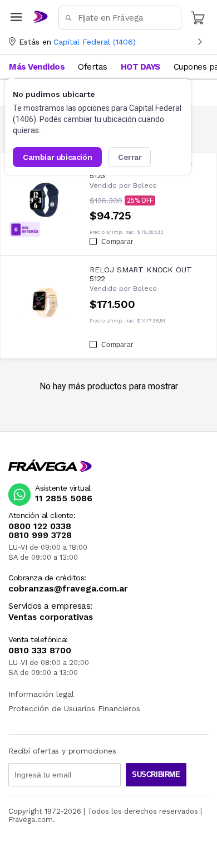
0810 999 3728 (40, 535)
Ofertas (92, 67)
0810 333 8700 (39, 650)
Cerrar (130, 157)
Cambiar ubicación (57, 157)
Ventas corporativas (50, 617)
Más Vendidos (37, 67)
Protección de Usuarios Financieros (74, 708)
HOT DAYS (140, 67)
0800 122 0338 (39, 526)
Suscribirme (156, 774)
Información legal (41, 693)
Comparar (117, 242)
